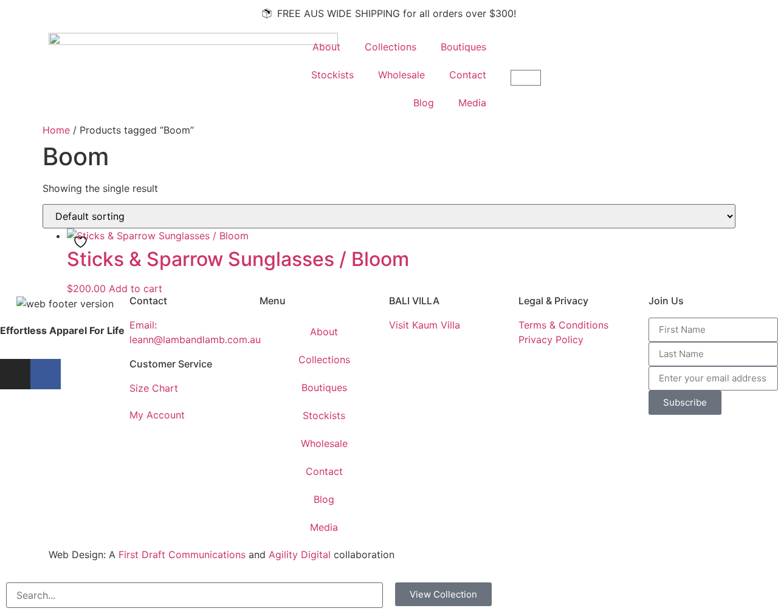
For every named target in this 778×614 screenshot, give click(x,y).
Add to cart (135, 288)
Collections (390, 47)
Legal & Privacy (553, 301)
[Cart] (526, 78)
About (326, 47)
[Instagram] (15, 374)
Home (56, 130)
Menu (273, 301)
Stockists (332, 75)
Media (472, 103)
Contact (467, 75)
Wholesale (401, 75)
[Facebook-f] (45, 374)
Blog (423, 103)
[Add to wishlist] (82, 242)
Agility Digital (300, 554)
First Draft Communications (182, 554)
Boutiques (463, 47)
